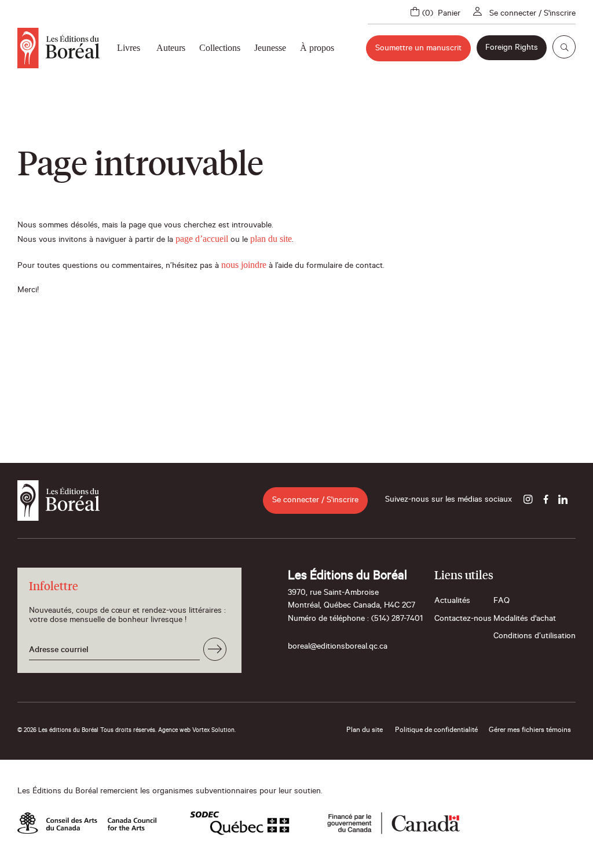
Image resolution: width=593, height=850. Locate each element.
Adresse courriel (59, 651)
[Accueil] (58, 48)
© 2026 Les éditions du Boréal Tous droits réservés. (86, 730)
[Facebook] (545, 500)
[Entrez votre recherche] (564, 46)
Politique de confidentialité (436, 731)
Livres (128, 48)
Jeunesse (270, 48)
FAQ (501, 601)
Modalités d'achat (524, 619)
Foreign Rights (511, 48)
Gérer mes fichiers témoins (530, 731)
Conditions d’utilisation (534, 637)
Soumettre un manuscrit (418, 49)
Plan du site (364, 731)
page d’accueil (201, 239)
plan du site (271, 239)
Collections (219, 48)
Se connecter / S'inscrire (532, 14)
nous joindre (243, 265)
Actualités (452, 601)
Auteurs (170, 48)
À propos (317, 48)
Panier (449, 14)
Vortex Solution (213, 730)
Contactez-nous (463, 619)
